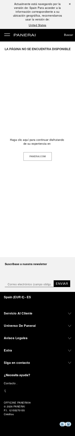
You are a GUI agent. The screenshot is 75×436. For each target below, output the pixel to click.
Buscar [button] (68, 35)
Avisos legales (16, 338)
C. (10, 383)
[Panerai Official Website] (24, 35)
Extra (8, 350)
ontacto (11, 383)
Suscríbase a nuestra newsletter (26, 264)
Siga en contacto (17, 362)
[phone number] (37, 391)
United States (37, 25)
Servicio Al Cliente (18, 313)
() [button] (17, 297)
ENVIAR (62, 283)
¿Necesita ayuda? (17, 375)
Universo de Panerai (20, 325)
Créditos (9, 414)
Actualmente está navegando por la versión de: (37, 6)
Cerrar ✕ (69, 4)
